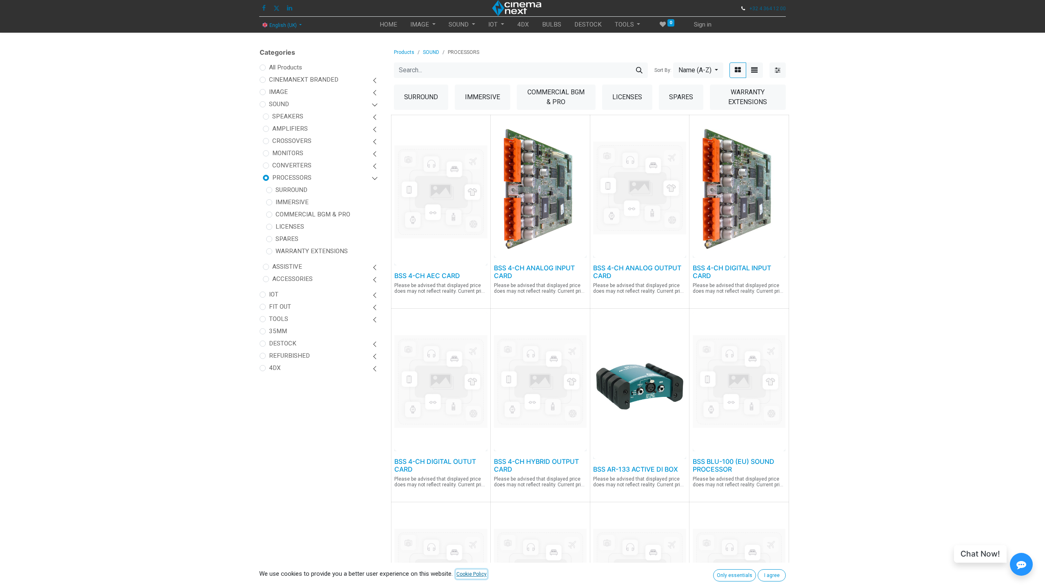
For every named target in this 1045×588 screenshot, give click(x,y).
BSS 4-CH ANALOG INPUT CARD (534, 272)
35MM (278, 331)
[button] (698, 70)
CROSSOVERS (291, 141)
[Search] (639, 70)
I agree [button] (772, 575)
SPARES (287, 239)
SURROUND (291, 190)
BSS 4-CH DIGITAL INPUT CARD (732, 272)
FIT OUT (280, 306)
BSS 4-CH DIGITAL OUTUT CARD (435, 465)
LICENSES (290, 226)
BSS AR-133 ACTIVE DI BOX (635, 469)
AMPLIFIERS (290, 128)
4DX (275, 368)
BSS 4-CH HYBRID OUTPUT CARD (536, 465)
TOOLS (278, 319)
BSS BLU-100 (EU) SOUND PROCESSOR (733, 465)
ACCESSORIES (292, 279)
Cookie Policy (471, 574)
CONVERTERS (291, 165)
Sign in (702, 24)
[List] (754, 70)
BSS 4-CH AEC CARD (427, 276)
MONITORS (287, 153)
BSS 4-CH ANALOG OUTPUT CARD (637, 272)
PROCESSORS (291, 177)
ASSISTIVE (287, 266)
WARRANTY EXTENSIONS (312, 251)
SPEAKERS (287, 116)
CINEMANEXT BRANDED (303, 79)
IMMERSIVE (292, 202)
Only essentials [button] (734, 575)
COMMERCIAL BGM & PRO (313, 214)
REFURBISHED (289, 355)
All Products (285, 67)
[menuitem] (388, 25)
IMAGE (278, 92)
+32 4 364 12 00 (767, 8)
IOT (273, 294)
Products (404, 52)
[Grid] (737, 70)
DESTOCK (282, 343)
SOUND (279, 104)
